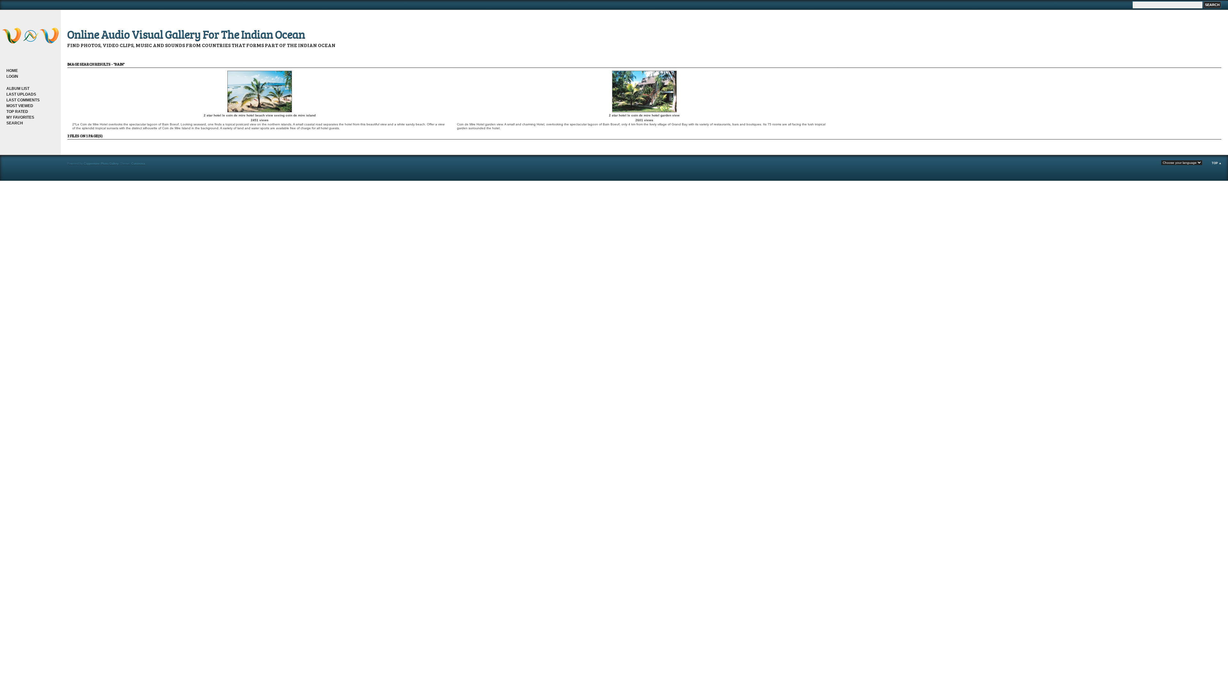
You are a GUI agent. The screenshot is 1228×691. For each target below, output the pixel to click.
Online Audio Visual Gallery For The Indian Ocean (186, 34)
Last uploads (21, 94)
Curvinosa (138, 163)
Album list (17, 88)
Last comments (23, 100)
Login (12, 76)
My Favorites (20, 117)
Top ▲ (1217, 163)
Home (12, 70)
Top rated (17, 111)
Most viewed (19, 106)
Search (14, 123)
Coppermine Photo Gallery (101, 163)
